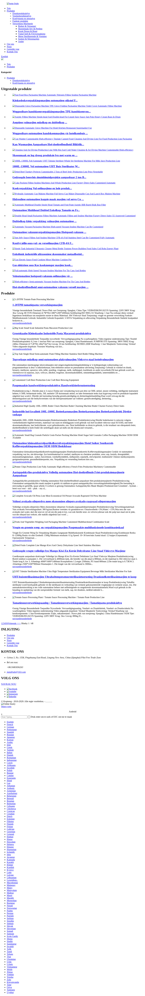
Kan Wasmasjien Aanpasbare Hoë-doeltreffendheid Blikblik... (48, 144)
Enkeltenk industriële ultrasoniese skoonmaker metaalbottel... (48, 254)
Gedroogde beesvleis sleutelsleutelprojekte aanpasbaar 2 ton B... (49, 177)
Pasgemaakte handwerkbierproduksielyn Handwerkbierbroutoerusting (53, 385)
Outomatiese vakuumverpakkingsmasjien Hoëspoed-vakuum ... (49, 232)
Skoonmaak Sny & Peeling (30, 29)
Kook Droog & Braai (27, 31)
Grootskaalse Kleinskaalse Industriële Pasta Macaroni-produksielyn (51, 333)
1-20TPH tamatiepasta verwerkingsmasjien (37, 304)
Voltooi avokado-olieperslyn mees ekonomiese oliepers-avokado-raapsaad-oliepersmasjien (64, 501)
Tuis (9, 8)
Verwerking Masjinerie (22, 23)
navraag (16, 323)
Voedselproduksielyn (21, 16)
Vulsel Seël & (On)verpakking (31, 34)
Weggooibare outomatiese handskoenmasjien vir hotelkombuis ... (50, 133)
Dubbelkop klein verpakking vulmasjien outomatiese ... (44, 221)
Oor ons (10, 44)
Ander (21, 41)
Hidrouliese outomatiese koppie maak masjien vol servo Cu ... (48, 199)
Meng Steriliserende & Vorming (32, 36)
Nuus (9, 46)
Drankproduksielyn (21, 13)
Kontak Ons (12, 51)
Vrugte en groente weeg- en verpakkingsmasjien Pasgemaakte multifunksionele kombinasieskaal (68, 527)
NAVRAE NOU (8, 684)
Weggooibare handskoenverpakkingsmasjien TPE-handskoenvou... (51, 111)
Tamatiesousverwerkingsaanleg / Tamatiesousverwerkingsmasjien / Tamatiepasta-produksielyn (67, 602)
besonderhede (26, 323)
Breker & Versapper (27, 26)
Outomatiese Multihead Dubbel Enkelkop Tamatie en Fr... (46, 210)
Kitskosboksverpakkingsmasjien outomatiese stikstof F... (45, 100)
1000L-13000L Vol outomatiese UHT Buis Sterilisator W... (46, 166)
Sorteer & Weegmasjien (28, 39)
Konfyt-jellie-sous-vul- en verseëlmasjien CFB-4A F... (42, 243)
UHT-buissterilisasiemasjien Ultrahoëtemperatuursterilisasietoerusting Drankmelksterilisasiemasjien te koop (74, 576)
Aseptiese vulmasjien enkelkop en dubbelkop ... (39, 122)
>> (19, 623)
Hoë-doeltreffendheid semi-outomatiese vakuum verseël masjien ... (50, 287)
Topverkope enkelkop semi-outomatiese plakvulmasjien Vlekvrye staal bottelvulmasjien (63, 359)
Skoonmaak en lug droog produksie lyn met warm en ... (44, 155)
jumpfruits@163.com (16, 672)
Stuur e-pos (6, 706)
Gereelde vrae (13, 49)
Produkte (11, 11)
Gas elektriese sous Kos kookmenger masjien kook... (42, 265)
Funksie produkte (20, 21)
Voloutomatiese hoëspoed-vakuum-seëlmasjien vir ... (42, 276)
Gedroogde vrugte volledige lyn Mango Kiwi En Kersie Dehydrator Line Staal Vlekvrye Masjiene (68, 550)
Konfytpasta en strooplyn (23, 18)
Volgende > (13, 623)
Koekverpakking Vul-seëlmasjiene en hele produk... (42, 188)
